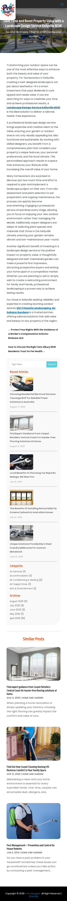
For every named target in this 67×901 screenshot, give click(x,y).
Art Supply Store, (19, 584)
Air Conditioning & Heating (24, 579)
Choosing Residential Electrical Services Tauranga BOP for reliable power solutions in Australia (33, 398)
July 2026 (15, 605)
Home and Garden (32, 697)
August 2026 (16, 601)
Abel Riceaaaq (19, 32)
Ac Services (16, 571)
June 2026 (15, 609)
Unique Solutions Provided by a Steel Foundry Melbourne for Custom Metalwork (30, 547)
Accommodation (19, 575)
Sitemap (33, 896)
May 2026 (15, 613)
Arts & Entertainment (21, 588)
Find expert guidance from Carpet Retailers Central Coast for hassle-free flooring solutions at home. (32, 437)
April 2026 (15, 618)
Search (52, 364)
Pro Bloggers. (34, 893)
